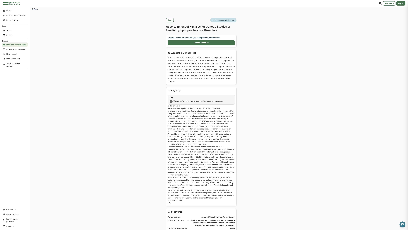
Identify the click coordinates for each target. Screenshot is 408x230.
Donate (390, 3)
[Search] (380, 3)
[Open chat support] (402, 224)
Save (170, 20)
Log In (401, 3)
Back (36, 9)
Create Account (201, 42)
